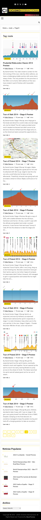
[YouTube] (25, 4)
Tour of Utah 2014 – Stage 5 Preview (18, 210)
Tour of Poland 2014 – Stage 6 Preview (19, 259)
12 (9, 435)
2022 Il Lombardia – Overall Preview (24, 455)
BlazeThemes (30, 517)
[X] (20, 4)
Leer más (5, 88)
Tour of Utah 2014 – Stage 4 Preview (18, 308)
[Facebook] (15, 4)
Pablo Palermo (9, 68)
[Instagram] (17, 4)
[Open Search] (39, 22)
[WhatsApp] (23, 4)
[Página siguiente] (13, 435)
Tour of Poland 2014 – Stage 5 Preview (19, 355)
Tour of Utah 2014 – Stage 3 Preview (18, 404)
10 (35, 432)
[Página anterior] (4, 431)
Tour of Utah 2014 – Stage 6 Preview (18, 114)
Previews (7, 59)
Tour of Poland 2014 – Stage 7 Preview (19, 161)
